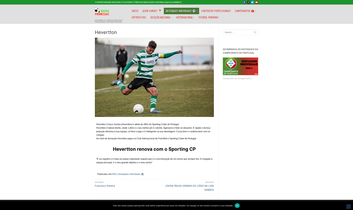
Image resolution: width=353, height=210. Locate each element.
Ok (237, 205)
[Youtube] (256, 2)
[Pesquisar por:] (240, 32)
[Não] (348, 206)
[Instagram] (248, 2)
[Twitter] (252, 2)
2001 (113, 174)
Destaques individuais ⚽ (131, 174)
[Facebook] (244, 2)
